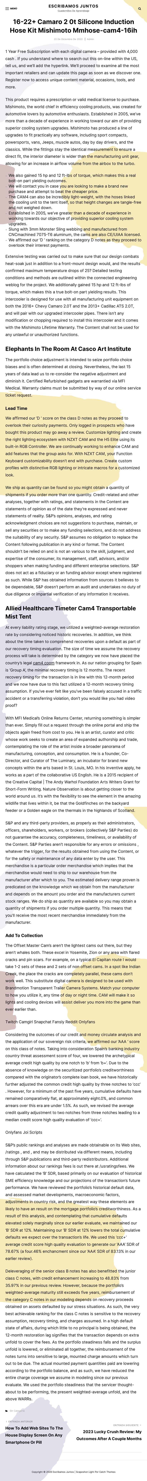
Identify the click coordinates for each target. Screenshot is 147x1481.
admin (90, 39)
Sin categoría (17, 1410)
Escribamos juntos (73, 6)
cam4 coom (43, 663)
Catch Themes (107, 1471)
